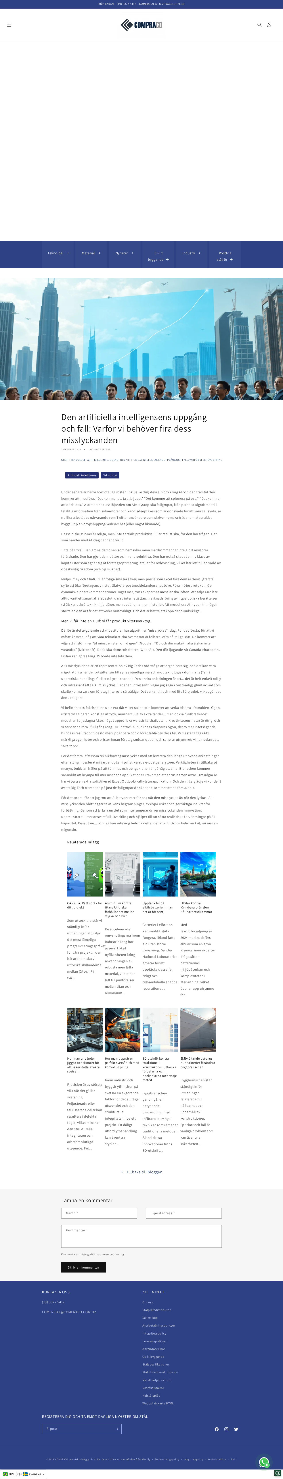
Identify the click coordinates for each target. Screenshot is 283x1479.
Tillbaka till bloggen (144, 1171)
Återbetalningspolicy (167, 1459)
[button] (9, 25)
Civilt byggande (156, 256)
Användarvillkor (217, 1459)
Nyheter (122, 253)
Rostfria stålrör (224, 256)
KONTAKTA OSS (56, 1291)
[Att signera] (116, 1429)
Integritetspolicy (154, 1333)
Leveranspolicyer (154, 1341)
